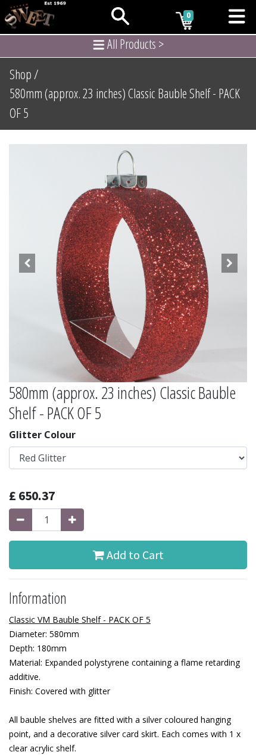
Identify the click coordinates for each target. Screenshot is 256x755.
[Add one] (72, 519)
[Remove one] (20, 519)
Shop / (24, 74)
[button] (27, 263)
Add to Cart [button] (134, 554)
